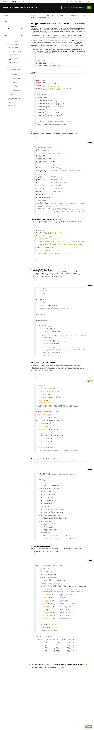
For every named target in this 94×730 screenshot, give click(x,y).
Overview (9, 38)
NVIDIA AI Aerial (51, 15)
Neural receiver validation (14, 65)
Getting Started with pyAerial (13, 41)
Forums (80, 1)
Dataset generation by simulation (13, 55)
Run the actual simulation (40, 547)
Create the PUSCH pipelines (41, 270)
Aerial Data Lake (8, 32)
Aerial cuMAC (8, 28)
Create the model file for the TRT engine (45, 219)
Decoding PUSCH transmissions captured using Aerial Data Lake (14, 104)
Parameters (34, 132)
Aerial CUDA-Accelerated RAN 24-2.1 (66, 15)
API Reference (10, 108)
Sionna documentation (41, 373)
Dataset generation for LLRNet (13, 59)
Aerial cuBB (7, 25)
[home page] (7, 1)
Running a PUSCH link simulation (13, 48)
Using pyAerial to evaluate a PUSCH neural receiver (50, 25)
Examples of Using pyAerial (13, 44)
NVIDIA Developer (69, 1)
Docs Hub (14, 1)
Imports (33, 72)
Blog (76, 1)
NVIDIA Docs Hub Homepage (37, 15)
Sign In (88, 1)
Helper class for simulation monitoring (44, 459)
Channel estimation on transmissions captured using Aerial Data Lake (14, 98)
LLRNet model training (13, 62)
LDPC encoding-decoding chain (15, 51)
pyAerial (6, 35)
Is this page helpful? (80, 23)
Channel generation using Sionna (43, 362)
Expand (90, 142)
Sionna (65, 51)
